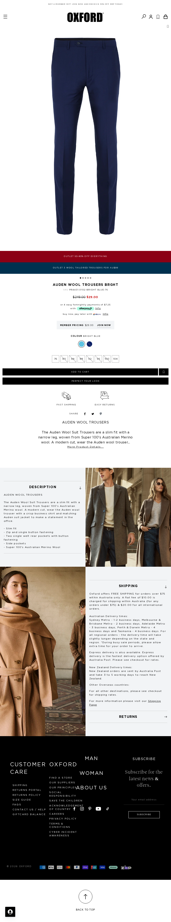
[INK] (89, 344)
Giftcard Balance (29, 814)
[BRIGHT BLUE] (81, 344)
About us (91, 787)
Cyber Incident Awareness (63, 834)
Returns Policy (27, 795)
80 (64, 359)
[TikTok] (107, 808)
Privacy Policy (63, 819)
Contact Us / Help (29, 809)
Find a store (60, 778)
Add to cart (80, 372)
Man (91, 758)
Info (98, 308)
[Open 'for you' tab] (10, 912)
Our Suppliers (62, 782)
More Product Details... (85, 447)
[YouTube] (98, 808)
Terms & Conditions (59, 825)
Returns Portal (27, 790)
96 (98, 359)
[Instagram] (82, 808)
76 (55, 359)
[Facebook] (74, 808)
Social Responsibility (62, 794)
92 (90, 359)
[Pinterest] (89, 808)
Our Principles (63, 787)
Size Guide (22, 800)
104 (115, 359)
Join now (104, 325)
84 (72, 359)
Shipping (20, 785)
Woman (91, 773)
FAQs (17, 805)
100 (107, 359)
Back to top (85, 909)
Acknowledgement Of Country (66, 807)
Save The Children (66, 801)
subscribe (144, 814)
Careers (56, 814)
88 (81, 359)
